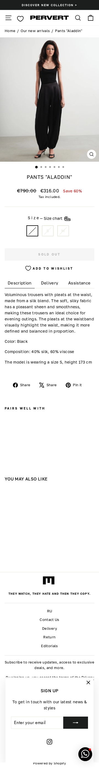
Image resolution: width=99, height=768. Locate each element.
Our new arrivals (35, 31)
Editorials (49, 646)
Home (10, 31)
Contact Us (49, 620)
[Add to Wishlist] (9, 429)
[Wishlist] (20, 19)
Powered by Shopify (49, 763)
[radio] (32, 231)
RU (49, 611)
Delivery (49, 628)
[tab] (20, 282)
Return (49, 637)
